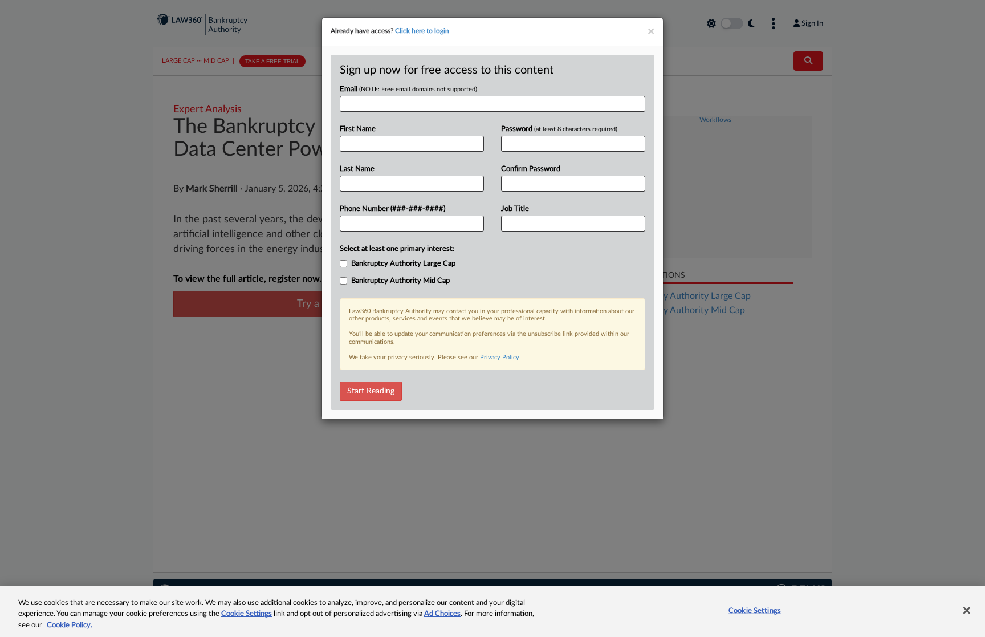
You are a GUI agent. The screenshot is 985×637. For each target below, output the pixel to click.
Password (559, 129)
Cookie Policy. (69, 625)
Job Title (515, 209)
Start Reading (370, 391)
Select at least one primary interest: (397, 249)
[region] (492, 611)
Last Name (357, 169)
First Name (358, 129)
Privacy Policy (499, 357)
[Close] (966, 610)
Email (408, 89)
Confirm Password (530, 169)
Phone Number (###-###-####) (392, 209)
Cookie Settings (246, 614)
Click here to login (422, 30)
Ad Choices (442, 614)
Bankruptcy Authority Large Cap (403, 263)
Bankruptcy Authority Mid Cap (400, 281)
